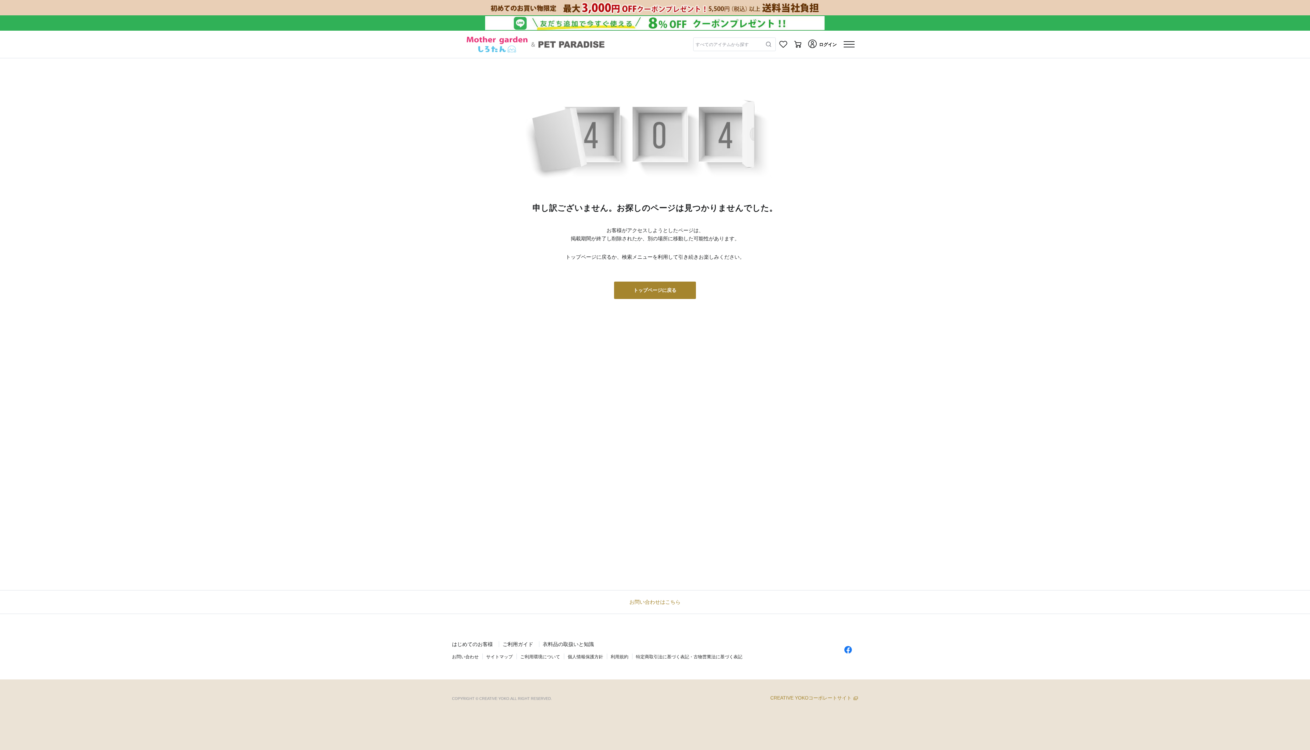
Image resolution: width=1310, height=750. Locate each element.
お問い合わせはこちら (655, 602)
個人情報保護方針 (585, 656)
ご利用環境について (540, 656)
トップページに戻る (655, 290)
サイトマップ (499, 656)
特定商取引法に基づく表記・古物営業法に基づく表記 (689, 656)
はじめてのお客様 (472, 644)
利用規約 (619, 656)
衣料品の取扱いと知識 (568, 644)
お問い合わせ (465, 656)
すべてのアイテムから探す (722, 44)
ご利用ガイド (518, 644)
